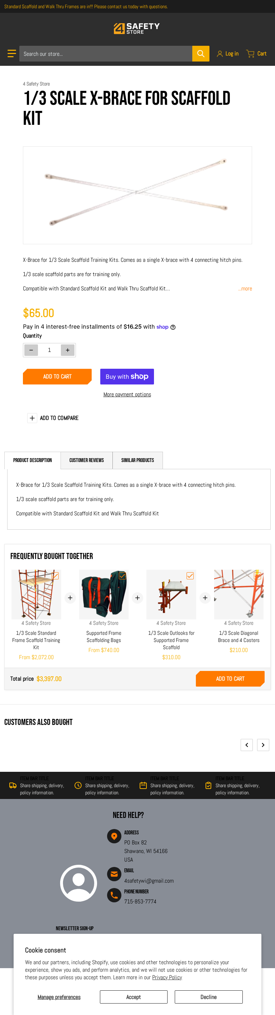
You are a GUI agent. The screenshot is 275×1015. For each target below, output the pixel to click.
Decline (209, 997)
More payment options (127, 394)
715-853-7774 (140, 901)
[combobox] (114, 54)
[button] (11, 53)
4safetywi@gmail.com (149, 880)
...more (245, 288)
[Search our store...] (200, 54)
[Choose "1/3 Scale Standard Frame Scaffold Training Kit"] (55, 575)
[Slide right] (263, 745)
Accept (133, 997)
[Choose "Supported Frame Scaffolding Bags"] (122, 575)
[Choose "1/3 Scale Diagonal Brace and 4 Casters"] (257, 575)
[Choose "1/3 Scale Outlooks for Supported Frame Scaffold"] (190, 575)
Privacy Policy (167, 977)
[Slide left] (247, 745)
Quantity (32, 335)
